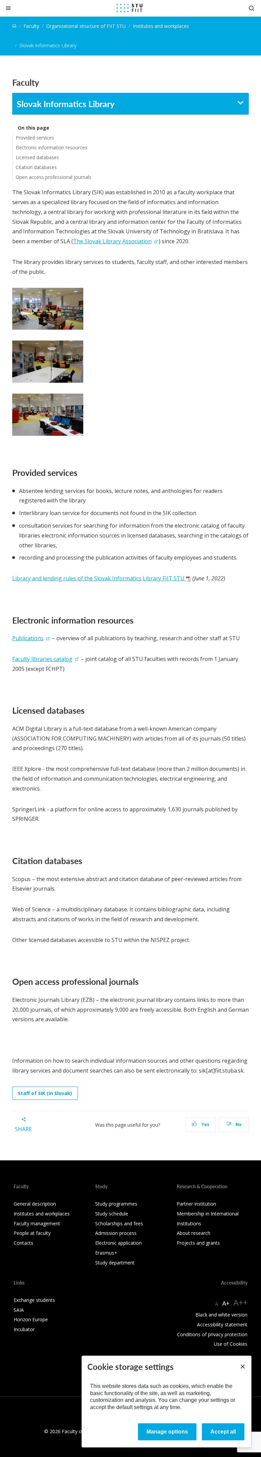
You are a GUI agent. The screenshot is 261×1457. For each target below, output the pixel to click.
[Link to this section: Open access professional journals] (142, 981)
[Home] (14, 26)
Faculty (31, 26)
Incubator (24, 1329)
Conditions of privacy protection (212, 1334)
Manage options (167, 1432)
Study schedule (111, 1213)
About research (193, 1233)
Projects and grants (198, 1243)
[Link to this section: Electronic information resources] (137, 620)
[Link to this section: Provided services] (81, 472)
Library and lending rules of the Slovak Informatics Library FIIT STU (99, 578)
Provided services (35, 137)
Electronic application (118, 1243)
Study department (115, 1262)
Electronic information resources (51, 147)
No (238, 1124)
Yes (205, 1124)
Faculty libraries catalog (42, 659)
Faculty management (37, 1223)
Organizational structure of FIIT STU (86, 26)
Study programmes (116, 1204)
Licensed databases (37, 157)
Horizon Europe (31, 1319)
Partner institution (196, 1204)
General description (35, 1204)
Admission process (116, 1233)
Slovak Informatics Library (66, 104)
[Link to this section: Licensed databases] (88, 710)
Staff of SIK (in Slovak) (45, 1093)
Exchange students (34, 1300)
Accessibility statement (222, 1324)
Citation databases (36, 167)
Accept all (223, 1432)
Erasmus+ (106, 1252)
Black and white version (221, 1314)
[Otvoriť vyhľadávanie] (251, 8)
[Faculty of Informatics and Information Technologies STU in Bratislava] (129, 8)
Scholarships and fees (119, 1223)
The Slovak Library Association (112, 241)
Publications (28, 638)
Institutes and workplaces (161, 26)
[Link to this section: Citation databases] (85, 861)
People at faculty (32, 1233)
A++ (240, 1302)
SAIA (19, 1310)
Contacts (23, 1243)
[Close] (8, 8)
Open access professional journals (53, 177)
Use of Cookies (230, 1344)
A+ (225, 1303)
